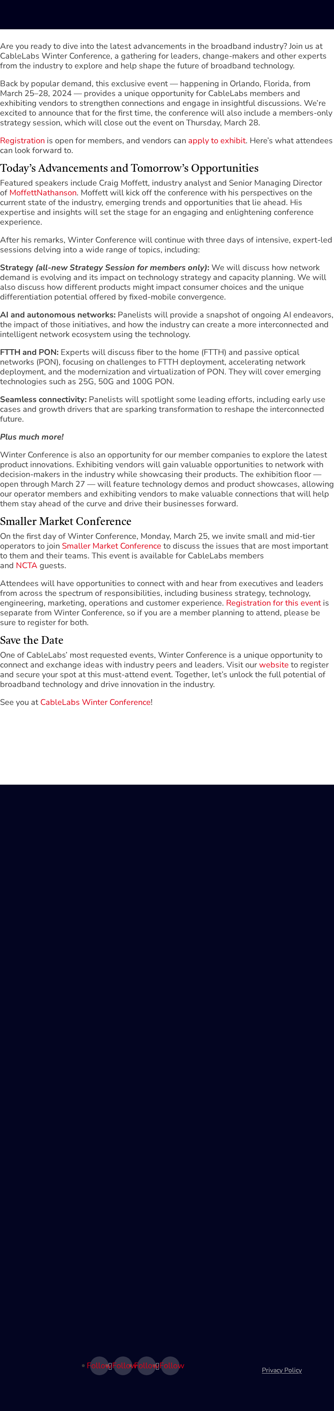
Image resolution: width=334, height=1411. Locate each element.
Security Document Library (51, 1104)
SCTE (20, 1323)
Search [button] (268, 14)
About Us (26, 1167)
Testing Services (36, 896)
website (274, 664)
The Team (27, 1181)
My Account (288, 14)
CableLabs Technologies (48, 854)
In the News (30, 1208)
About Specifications (42, 1076)
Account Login (33, 1028)
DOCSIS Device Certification (53, 1118)
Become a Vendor (38, 1014)
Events (22, 972)
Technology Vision (39, 840)
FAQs (20, 1264)
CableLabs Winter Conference (95, 702)
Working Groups (36, 958)
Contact (23, 1222)
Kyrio (19, 1309)
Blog (19, 986)
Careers (23, 1236)
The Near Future (36, 910)
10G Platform (32, 882)
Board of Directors (39, 1194)
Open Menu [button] (307, 14)
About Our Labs (35, 868)
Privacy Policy (282, 1370)
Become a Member (40, 1000)
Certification (30, 1090)
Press (20, 1250)
